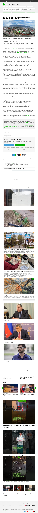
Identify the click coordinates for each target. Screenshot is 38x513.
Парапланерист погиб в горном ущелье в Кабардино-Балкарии (10, 378)
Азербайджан (13, 6)
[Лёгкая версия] (6, 1)
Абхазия (4, 6)
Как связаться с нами (11, 505)
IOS (19, 119)
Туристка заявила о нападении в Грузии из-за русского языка (29, 493)
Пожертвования (20, 505)
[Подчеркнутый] (17, 170)
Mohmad (10, 158)
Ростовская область (18, 9)
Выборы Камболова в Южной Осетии (19, 12)
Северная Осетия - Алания (25, 9)
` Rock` (12, 163)
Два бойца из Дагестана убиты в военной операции (10, 373)
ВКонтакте (6, 126)
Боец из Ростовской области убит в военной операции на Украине (9, 369)
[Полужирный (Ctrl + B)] (13, 170)
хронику (27, 115)
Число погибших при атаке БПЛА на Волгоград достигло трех (26, 369)
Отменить (31, 180)
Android (16, 119)
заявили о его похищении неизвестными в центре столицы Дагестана (16, 49)
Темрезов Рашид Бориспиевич (9, 321)
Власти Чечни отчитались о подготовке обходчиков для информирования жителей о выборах (19, 272)
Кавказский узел (14, 48)
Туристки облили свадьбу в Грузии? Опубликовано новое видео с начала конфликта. (7, 493)
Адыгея (10, 6)
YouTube (6, 127)
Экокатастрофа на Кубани (31, 12)
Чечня (10, 10)
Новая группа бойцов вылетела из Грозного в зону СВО (26, 378)
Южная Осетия (14, 10)
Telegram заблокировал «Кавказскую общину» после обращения (19, 493)
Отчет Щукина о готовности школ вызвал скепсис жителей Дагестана (16, 249)
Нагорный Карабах (5, 9)
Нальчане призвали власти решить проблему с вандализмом (14, 227)
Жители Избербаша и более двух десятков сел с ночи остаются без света (17, 206)
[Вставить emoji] (21, 170)
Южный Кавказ (19, 10)
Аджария (7, 6)
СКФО (30, 9)
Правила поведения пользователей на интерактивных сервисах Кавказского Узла (22, 509)
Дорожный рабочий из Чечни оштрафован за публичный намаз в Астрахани (10, 395)
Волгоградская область (29, 6)
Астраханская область (22, 6)
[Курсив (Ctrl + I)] (15, 170)
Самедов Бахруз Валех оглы (8, 362)
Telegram (26, 122)
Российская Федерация (12, 9)
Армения (17, 6)
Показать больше (19, 497)
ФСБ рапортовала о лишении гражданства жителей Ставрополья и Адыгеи (17, 185)
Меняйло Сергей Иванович (8, 342)
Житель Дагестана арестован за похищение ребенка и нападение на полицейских (18, 295)
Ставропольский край (6, 10)
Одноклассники (12, 126)
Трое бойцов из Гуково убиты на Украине (27, 373)
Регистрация (16, 179)
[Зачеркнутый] (19, 170)
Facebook (26, 125)
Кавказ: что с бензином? (7, 12)
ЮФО (22, 10)
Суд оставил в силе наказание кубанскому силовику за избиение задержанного (27, 395)
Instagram (31, 125)
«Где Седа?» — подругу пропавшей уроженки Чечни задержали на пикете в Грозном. (18, 455)
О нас (3, 505)
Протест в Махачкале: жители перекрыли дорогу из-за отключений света (16, 481)
